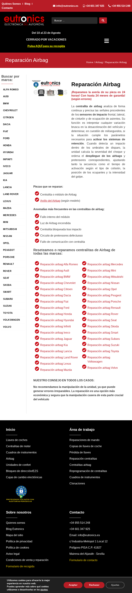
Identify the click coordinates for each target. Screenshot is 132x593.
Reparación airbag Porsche (104, 301)
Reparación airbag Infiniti (55, 326)
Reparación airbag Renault (103, 307)
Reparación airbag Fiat (54, 301)
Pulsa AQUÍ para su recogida (46, 46)
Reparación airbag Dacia (55, 295)
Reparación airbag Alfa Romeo (59, 264)
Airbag (99, 62)
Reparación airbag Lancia (56, 351)
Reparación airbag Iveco (55, 332)
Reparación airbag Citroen (56, 289)
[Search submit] (103, 20)
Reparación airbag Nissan (103, 283)
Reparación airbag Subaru (103, 338)
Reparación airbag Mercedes (105, 264)
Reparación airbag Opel (102, 289)
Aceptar (73, 585)
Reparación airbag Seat (102, 320)
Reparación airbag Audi (54, 270)
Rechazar (94, 585)
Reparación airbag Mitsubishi (105, 276)
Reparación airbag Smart (102, 332)
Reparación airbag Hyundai (57, 320)
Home (89, 62)
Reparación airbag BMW (55, 276)
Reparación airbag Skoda (103, 326)
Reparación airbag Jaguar (56, 338)
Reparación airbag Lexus (55, 363)
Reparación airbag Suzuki (103, 345)
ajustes (44, 589)
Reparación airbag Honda (56, 314)
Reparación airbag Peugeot (104, 295)
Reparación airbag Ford (54, 307)
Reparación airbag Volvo (102, 367)
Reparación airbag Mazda (56, 369)
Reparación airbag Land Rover (59, 357)
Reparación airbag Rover (102, 314)
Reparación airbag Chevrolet (57, 283)
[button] (107, 41)
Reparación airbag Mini (101, 270)
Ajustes (115, 585)
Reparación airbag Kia (54, 345)
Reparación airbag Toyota (103, 351)
